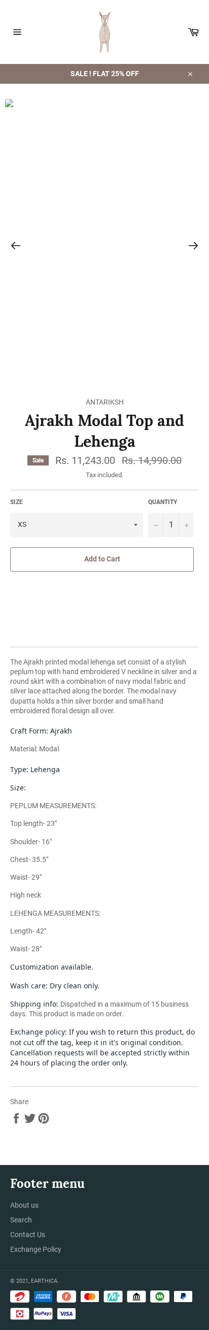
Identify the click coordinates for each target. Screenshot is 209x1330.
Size (16, 502)
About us (24, 1205)
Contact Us (27, 1235)
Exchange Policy (35, 1249)
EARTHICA (44, 1281)
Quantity (162, 502)
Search (21, 1220)
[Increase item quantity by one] (186, 525)
